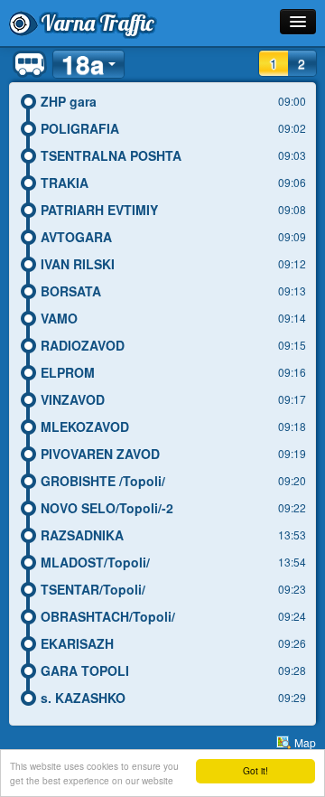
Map (305, 742)
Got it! (255, 770)
